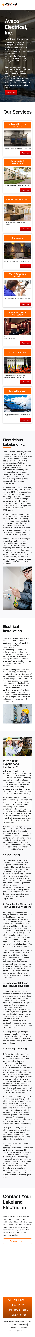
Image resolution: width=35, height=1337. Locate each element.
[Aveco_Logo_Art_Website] (9, 3)
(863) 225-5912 (20, 1325)
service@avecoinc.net (17, 1328)
